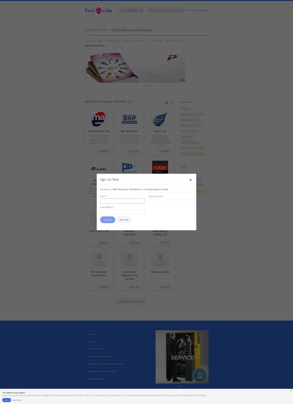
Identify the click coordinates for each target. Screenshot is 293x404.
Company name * (156, 196)
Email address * (107, 207)
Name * (103, 196)
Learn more (17, 400)
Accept (6, 400)
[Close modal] (190, 179)
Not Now (124, 219)
